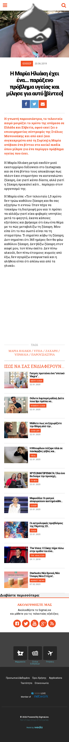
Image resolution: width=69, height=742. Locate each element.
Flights (50, 653)
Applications (55, 678)
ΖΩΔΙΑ (33, 530)
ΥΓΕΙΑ (38, 351)
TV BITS (34, 480)
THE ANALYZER (38, 555)
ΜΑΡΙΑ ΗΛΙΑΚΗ (20, 351)
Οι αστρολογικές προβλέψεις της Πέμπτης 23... (46, 525)
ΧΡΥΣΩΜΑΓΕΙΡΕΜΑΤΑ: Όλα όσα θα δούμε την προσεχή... (47, 475)
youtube (34, 623)
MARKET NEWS (37, 580)
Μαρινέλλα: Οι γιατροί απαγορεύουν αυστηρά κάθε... (46, 500)
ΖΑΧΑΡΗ (51, 351)
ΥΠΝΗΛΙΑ (21, 354)
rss (52, 623)
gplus (43, 623)
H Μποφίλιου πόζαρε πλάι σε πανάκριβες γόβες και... (46, 450)
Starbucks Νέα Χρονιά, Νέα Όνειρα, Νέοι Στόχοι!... (44, 575)
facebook (17, 623)
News (35, 653)
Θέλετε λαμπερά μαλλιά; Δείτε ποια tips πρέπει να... (47, 400)
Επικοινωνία (42, 683)
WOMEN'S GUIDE (38, 405)
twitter (26, 623)
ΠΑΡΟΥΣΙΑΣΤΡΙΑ (43, 354)
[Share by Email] (43, 104)
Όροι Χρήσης (39, 678)
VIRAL (33, 455)
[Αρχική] (34, 44)
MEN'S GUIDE (36, 380)
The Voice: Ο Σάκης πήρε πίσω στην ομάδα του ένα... (47, 550)
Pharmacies (20, 653)
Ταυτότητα (26, 683)
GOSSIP (34, 505)
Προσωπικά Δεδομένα (18, 678)
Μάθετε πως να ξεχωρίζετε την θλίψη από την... (46, 425)
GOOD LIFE (35, 430)
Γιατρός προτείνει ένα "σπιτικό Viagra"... (47, 375)
